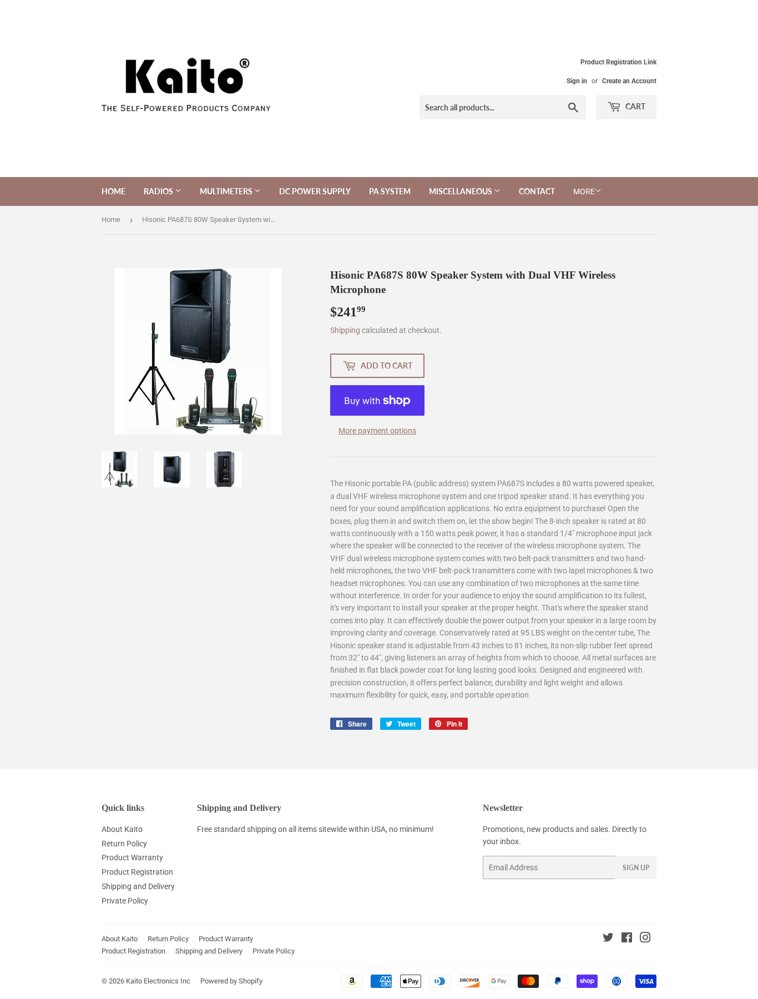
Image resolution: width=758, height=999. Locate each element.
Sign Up (636, 868)
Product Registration (137, 871)
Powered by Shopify (231, 981)
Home (113, 191)
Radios (159, 191)
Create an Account (629, 81)
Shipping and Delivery (138, 886)
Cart (634, 106)
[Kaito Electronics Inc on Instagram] (645, 939)
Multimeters (227, 191)
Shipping (345, 330)
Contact (537, 191)
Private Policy (125, 900)
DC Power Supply (315, 191)
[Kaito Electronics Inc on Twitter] (608, 939)
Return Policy (124, 843)
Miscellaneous (461, 191)
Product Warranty (132, 857)
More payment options (377, 430)
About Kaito (122, 829)
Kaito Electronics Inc (158, 981)
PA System (390, 191)
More (584, 191)
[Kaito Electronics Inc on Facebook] (627, 939)
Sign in (577, 81)
